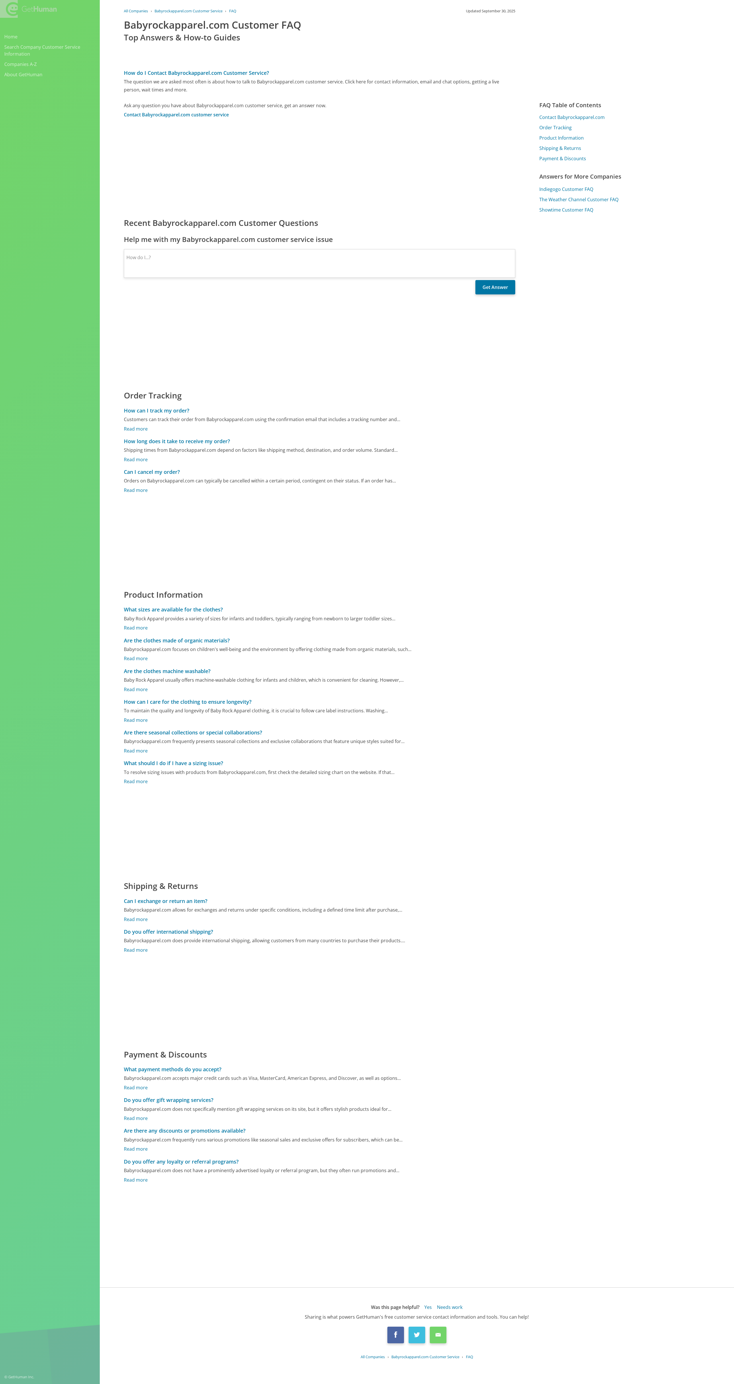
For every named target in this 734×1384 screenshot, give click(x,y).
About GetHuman (23, 74)
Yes (428, 1307)
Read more (136, 429)
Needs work (449, 1307)
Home (10, 37)
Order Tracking (555, 127)
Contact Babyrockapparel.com (572, 117)
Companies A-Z (20, 64)
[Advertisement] (296, 167)
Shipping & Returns (560, 148)
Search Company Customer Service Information (42, 50)
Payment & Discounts (562, 158)
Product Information (561, 138)
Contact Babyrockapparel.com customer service (176, 115)
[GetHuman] (28, 9)
